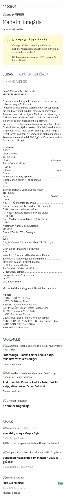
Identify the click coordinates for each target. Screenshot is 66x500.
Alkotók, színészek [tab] (33, 74)
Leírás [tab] (8, 74)
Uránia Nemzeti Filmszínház (18, 467)
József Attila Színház (14, 488)
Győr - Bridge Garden (14, 438)
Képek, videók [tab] (16, 82)
